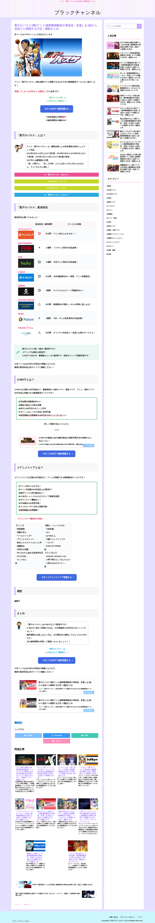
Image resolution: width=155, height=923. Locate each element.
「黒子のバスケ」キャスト (57, 195)
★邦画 (108, 198)
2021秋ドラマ (111, 190)
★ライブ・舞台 (111, 218)
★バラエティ (110, 206)
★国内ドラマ (110, 202)
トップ (139, 917)
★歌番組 (109, 214)
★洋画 (108, 222)
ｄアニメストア (24, 229)
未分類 (108, 254)
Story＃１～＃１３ (57, 181)
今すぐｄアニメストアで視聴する (56, 577)
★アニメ (19, 722)
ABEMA (21, 286)
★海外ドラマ (110, 226)
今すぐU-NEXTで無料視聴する (57, 109)
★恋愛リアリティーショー (115, 234)
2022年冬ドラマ (111, 194)
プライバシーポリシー (127, 917)
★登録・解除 (110, 250)
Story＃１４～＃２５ (57, 188)
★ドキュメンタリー (113, 242)
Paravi (21, 314)
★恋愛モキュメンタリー (114, 238)
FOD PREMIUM (25, 243)
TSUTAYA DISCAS (26, 300)
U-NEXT (21, 272)
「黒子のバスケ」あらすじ (57, 175)
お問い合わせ (113, 917)
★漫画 (108, 186)
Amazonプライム (25, 328)
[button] (139, 26)
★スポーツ (110, 246)
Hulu (20, 257)
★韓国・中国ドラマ (113, 230)
